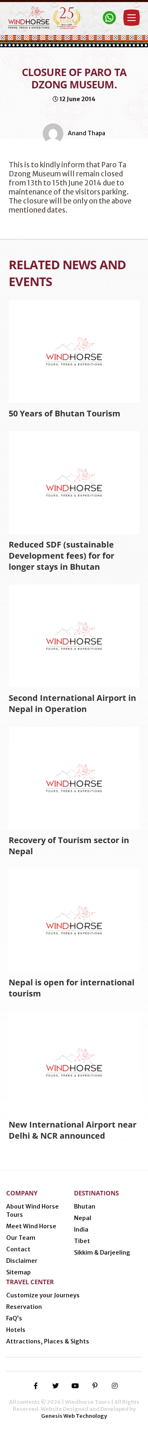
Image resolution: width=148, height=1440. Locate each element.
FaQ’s (14, 1318)
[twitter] (55, 1386)
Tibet (82, 1241)
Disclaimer (21, 1260)
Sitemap (18, 1272)
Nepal (82, 1218)
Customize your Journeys (43, 1295)
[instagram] (114, 1386)
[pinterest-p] (95, 1386)
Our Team (20, 1237)
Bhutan (84, 1206)
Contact (18, 1249)
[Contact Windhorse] (109, 17)
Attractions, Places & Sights (47, 1341)
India (81, 1229)
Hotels (15, 1330)
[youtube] (75, 1386)
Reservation (24, 1307)
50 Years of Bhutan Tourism (64, 413)
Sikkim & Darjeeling (102, 1252)
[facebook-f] (36, 1386)
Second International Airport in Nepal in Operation (72, 703)
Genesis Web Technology (74, 1415)
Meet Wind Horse (31, 1226)
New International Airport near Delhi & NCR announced (72, 1130)
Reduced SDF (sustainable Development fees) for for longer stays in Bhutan (61, 555)
